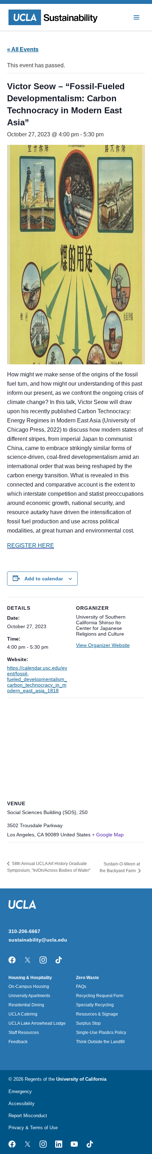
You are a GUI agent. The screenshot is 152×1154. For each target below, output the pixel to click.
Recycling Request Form (99, 995)
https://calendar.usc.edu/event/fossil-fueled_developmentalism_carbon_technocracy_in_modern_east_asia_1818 (37, 679)
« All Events (23, 49)
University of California (81, 1079)
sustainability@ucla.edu (37, 940)
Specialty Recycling (95, 1004)
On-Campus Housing (28, 986)
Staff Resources (23, 1032)
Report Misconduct (27, 1115)
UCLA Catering (22, 1014)
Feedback (18, 1041)
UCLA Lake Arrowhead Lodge (37, 1023)
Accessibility (21, 1103)
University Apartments (29, 995)
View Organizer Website (103, 645)
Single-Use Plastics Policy (101, 1032)
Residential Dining (26, 1004)
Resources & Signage (97, 1014)
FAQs (81, 986)
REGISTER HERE (30, 545)
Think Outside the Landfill (100, 1041)
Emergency (20, 1091)
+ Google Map (108, 834)
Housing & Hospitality (30, 977)
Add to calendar (43, 578)
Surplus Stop (88, 1023)
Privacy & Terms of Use (33, 1127)
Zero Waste (87, 977)
